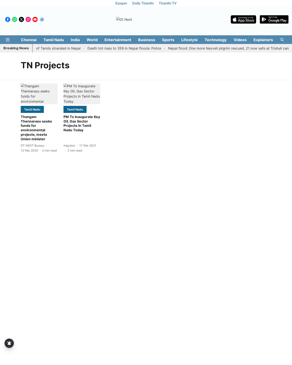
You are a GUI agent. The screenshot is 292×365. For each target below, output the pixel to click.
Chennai (29, 40)
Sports (168, 40)
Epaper (121, 3)
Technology (216, 40)
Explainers (263, 40)
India (75, 40)
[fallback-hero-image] (39, 93)
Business (146, 40)
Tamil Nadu (53, 40)
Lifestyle (189, 40)
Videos (240, 40)
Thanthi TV (168, 3)
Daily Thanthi (143, 3)
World (92, 40)
